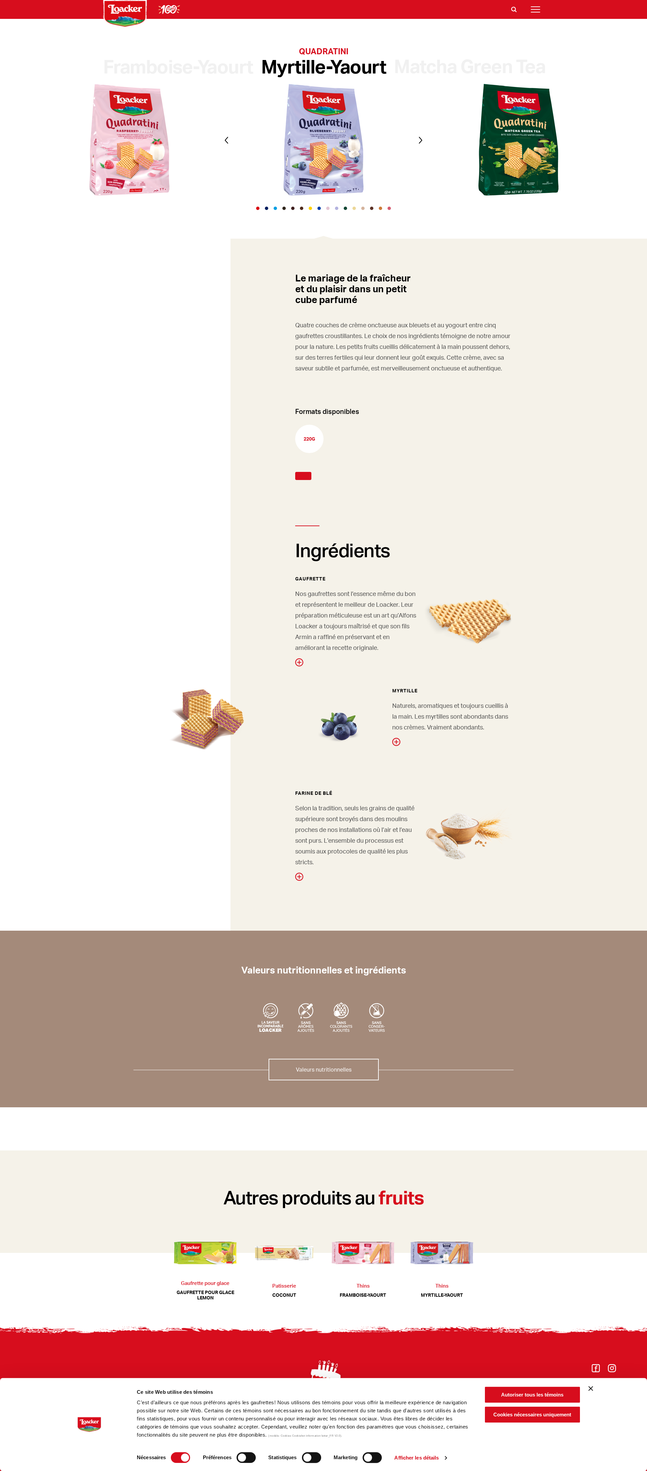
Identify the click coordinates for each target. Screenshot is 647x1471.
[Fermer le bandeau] (590, 1388)
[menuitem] (596, 1370)
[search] (514, 9)
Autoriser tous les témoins (532, 1395)
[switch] (246, 1457)
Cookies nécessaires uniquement (532, 1414)
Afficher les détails (416, 1458)
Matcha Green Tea (469, 66)
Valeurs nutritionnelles (323, 1069)
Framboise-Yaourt (178, 66)
